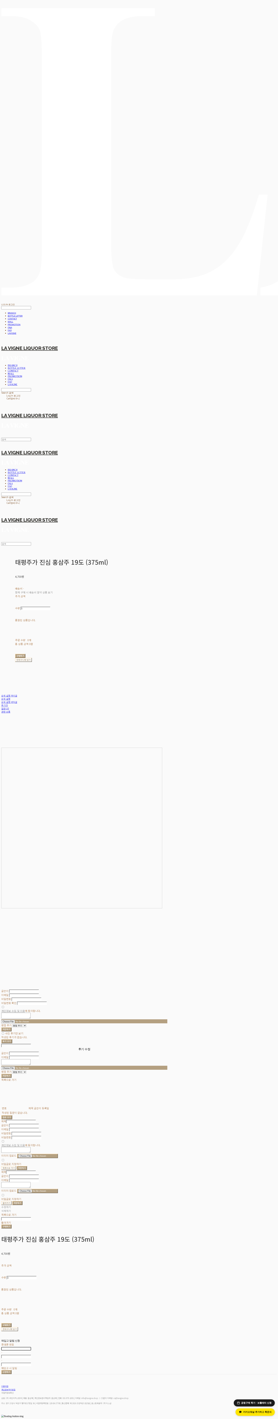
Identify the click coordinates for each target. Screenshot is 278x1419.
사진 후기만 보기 (14, 1033)
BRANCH (12, 312)
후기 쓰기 (7, 1041)
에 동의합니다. (21, 1011)
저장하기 (6, 1029)
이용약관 (4, 1386)
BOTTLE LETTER (15, 315)
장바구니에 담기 (10, 1329)
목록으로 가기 (9, 1168)
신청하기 (6, 1372)
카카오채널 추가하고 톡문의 (257, 1412)
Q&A (10, 327)
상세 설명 (5, 698)
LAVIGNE (12, 333)
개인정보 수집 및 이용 (13, 1011)
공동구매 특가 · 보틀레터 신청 (256, 1402)
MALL (10, 321)
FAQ (10, 330)
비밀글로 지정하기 (11, 1164)
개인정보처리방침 (8, 1389)
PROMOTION (14, 324)
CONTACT (12, 318)
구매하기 (6, 1226)
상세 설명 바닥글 (9, 702)
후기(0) (4, 705)
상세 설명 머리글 (9, 695)
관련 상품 (5, 711)
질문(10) (5, 708)
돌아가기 (6, 1203)
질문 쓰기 (7, 1117)
